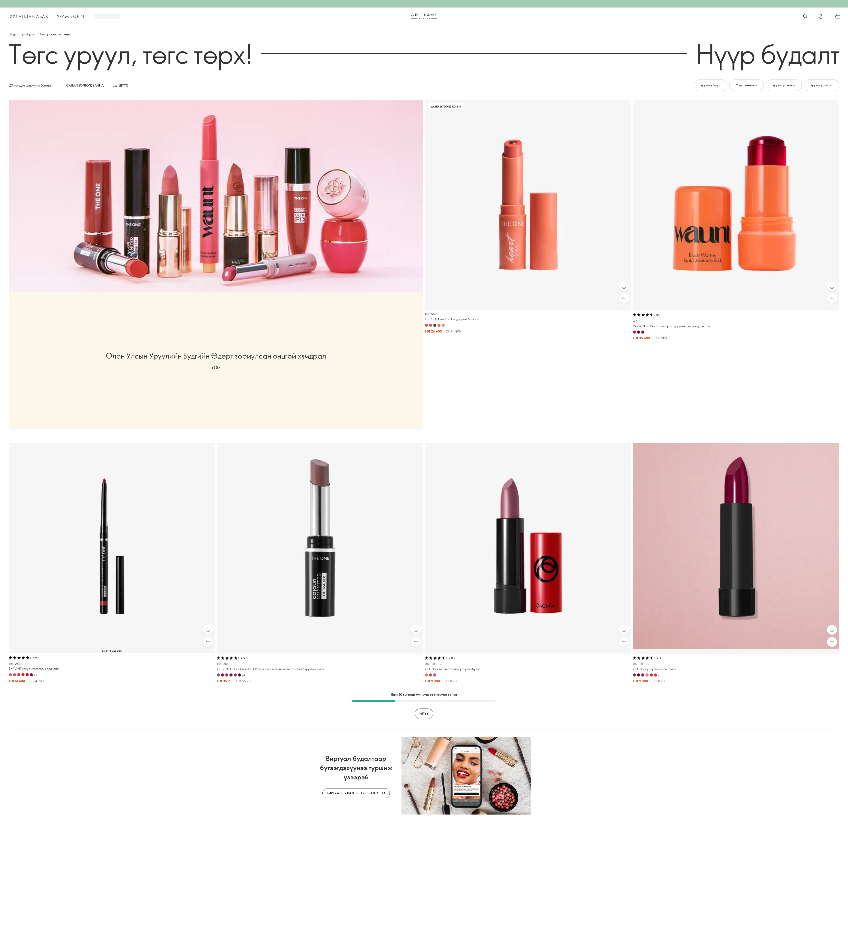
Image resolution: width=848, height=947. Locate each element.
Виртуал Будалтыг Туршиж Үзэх (356, 793)
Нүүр (12, 34)
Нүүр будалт (27, 34)
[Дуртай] (624, 287)
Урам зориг (71, 16)
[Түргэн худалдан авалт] (624, 299)
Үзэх (216, 367)
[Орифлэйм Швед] (424, 16)
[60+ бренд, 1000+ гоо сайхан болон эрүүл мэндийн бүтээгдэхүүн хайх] (805, 16)
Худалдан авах (29, 16)
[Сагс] (837, 16)
